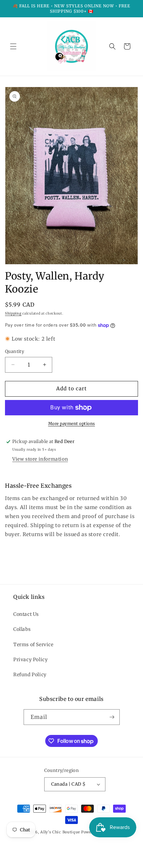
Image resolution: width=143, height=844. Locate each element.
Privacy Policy (30, 660)
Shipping (13, 313)
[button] (13, 46)
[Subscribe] (112, 717)
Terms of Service (33, 645)
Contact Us (26, 614)
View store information (40, 459)
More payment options (71, 423)
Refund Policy (30, 675)
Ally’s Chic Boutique (60, 832)
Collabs (22, 629)
